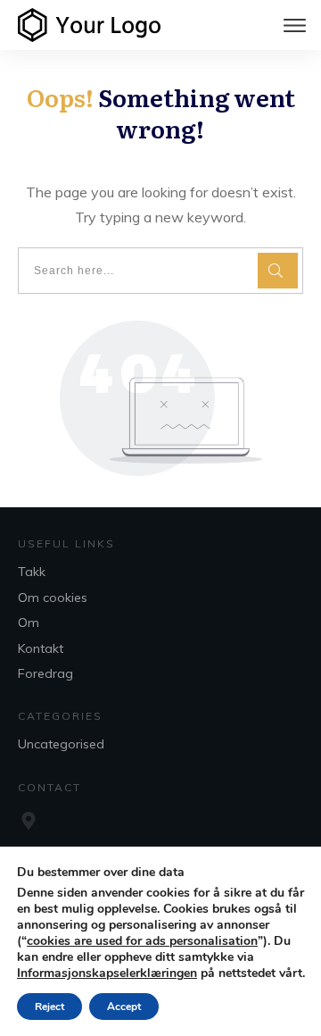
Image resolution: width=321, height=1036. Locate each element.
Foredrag (45, 673)
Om (28, 622)
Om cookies (52, 597)
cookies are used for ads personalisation (142, 940)
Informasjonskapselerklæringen (107, 973)
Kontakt (40, 648)
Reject (49, 1006)
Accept (124, 1006)
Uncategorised (61, 744)
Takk (31, 572)
